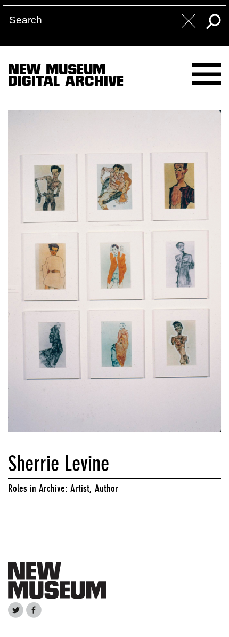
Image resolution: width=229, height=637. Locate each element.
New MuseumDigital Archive (66, 77)
